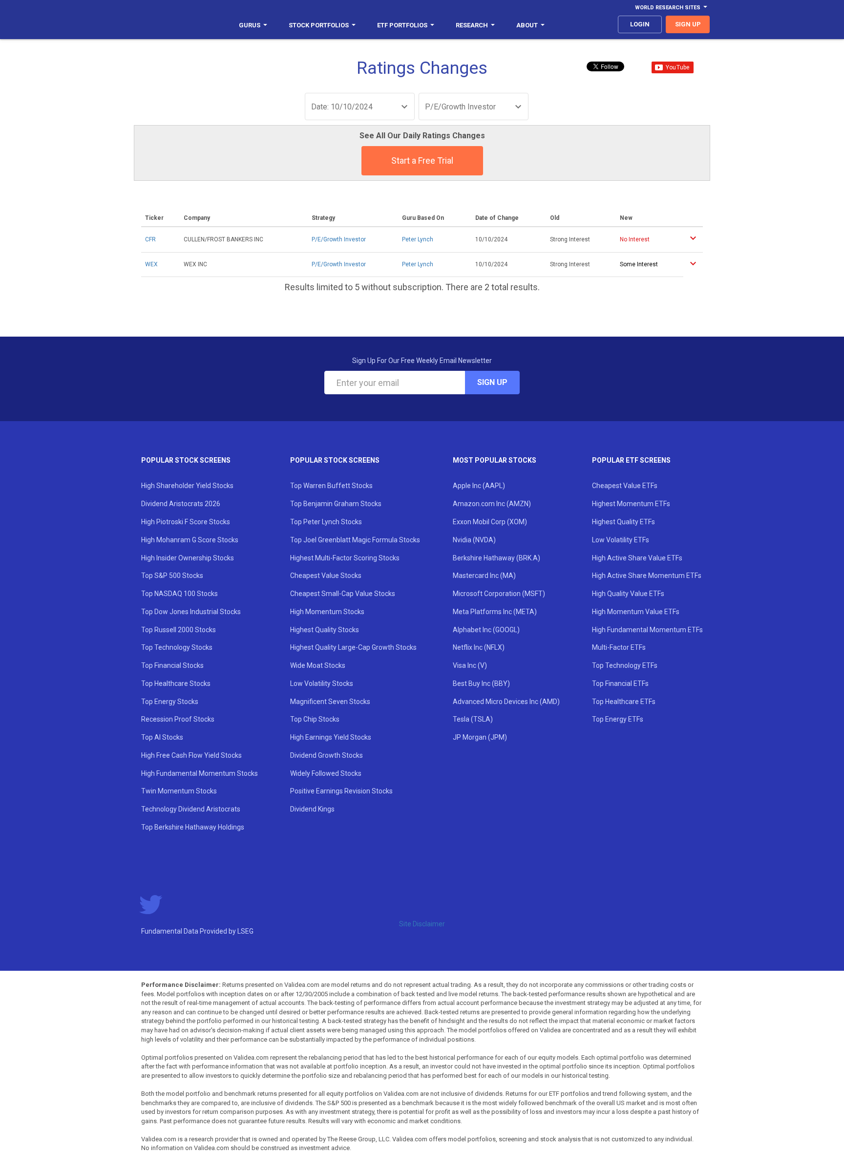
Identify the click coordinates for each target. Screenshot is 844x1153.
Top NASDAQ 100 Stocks (179, 594)
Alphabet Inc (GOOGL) (486, 630)
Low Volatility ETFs (620, 540)
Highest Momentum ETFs (631, 504)
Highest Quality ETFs (623, 522)
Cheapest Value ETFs (624, 486)
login (640, 24)
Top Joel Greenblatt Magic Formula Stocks (355, 540)
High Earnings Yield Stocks (330, 737)
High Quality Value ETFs (628, 594)
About (527, 25)
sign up (688, 24)
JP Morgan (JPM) (480, 737)
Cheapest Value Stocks (325, 575)
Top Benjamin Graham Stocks (335, 504)
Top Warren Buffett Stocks (331, 486)
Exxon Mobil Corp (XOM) (490, 522)
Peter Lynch (417, 239)
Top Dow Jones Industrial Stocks (191, 612)
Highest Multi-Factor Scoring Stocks (345, 558)
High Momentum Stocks (327, 612)
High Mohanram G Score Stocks (189, 540)
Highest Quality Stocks (324, 630)
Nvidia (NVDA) (474, 540)
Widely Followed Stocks (325, 773)
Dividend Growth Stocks (326, 755)
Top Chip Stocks (314, 719)
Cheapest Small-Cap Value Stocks (342, 594)
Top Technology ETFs (624, 665)
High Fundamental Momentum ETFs (647, 630)
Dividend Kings (312, 809)
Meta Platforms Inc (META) (495, 612)
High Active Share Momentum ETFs (646, 575)
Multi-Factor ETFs (619, 647)
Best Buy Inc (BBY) (481, 683)
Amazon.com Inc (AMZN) (492, 504)
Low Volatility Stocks (321, 683)
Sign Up (492, 382)
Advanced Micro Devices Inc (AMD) (506, 701)
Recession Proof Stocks (177, 719)
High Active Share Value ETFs (637, 558)
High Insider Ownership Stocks (187, 558)
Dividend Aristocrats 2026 (180, 504)
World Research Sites (667, 7)
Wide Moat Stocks (317, 665)
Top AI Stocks (162, 737)
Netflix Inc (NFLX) (479, 647)
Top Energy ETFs (617, 719)
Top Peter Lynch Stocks (326, 522)
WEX (151, 264)
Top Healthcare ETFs (623, 701)
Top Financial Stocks (172, 665)
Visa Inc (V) (470, 665)
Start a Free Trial (422, 160)
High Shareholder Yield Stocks (187, 486)
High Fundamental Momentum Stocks (199, 773)
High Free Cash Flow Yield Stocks (191, 755)
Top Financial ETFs (620, 683)
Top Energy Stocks (169, 701)
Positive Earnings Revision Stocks (341, 791)
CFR (150, 239)
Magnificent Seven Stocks (330, 701)
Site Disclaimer (422, 924)
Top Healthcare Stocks (176, 683)
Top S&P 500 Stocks (172, 575)
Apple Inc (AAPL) (479, 486)
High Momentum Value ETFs (635, 612)
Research (472, 25)
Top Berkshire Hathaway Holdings (192, 827)
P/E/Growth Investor (339, 239)
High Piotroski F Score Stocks (185, 522)
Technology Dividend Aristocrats (190, 809)
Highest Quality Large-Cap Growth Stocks (353, 647)
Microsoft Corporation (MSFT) (499, 594)
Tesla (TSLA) (473, 719)
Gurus (249, 25)
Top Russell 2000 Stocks (178, 630)
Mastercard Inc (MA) (484, 575)
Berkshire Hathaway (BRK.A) (496, 558)
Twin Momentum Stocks (179, 791)
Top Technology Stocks (176, 647)
